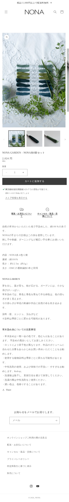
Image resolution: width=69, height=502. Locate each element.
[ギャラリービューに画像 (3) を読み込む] (52, 139)
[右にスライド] (65, 139)
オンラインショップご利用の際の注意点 (27, 437)
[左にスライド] (4, 139)
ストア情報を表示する (16, 198)
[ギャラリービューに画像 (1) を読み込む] (16, 139)
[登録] (56, 420)
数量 (4, 166)
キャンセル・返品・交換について (23, 452)
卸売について (13, 473)
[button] (6, 12)
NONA (38, 498)
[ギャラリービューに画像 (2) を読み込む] (34, 139)
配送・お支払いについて (19, 445)
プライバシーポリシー (18, 459)
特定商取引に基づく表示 (19, 466)
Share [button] (8, 390)
